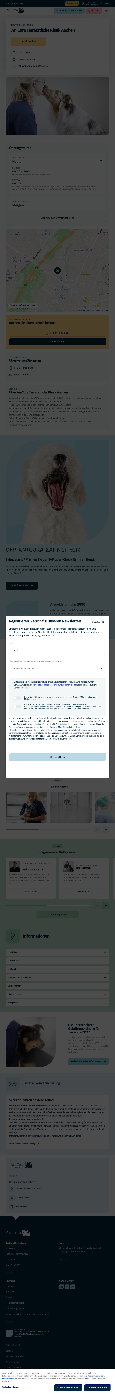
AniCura (20, 685)
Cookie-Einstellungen (10, 1387)
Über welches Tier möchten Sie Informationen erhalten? (35, 661)
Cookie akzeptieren (68, 1387)
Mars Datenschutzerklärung (69, 727)
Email (11, 643)
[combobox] (57, 668)
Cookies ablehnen (97, 1387)
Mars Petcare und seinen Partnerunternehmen (51, 685)
